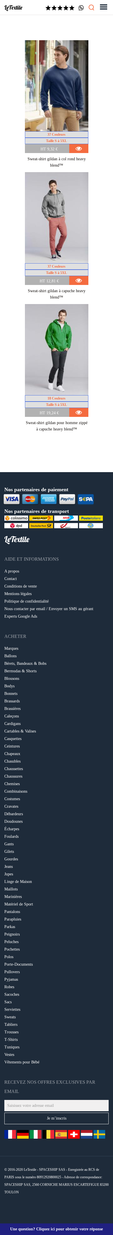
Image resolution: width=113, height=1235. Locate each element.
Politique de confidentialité (26, 601)
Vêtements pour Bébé (21, 1062)
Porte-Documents (18, 964)
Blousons (11, 678)
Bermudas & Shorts (20, 671)
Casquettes (12, 739)
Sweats (10, 1017)
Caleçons (11, 716)
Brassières (12, 708)
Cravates (11, 806)
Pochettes (12, 949)
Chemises (12, 784)
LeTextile (13, 7)
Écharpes (11, 829)
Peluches (11, 942)
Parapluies (12, 919)
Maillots (11, 889)
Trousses (11, 1032)
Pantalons (12, 912)
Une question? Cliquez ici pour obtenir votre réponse (56, 1229)
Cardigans (12, 724)
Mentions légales (18, 594)
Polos (8, 957)
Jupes (8, 874)
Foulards (11, 836)
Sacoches (11, 994)
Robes (9, 987)
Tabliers (10, 1024)
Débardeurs (13, 814)
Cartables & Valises (20, 731)
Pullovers (12, 972)
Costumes (12, 799)
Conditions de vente (20, 586)
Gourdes (11, 859)
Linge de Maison (18, 881)
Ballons (10, 656)
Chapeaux (12, 754)
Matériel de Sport (18, 904)
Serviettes (12, 1009)
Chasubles (12, 761)
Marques (11, 648)
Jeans (8, 866)
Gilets (9, 851)
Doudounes (13, 821)
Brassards (12, 701)
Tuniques (11, 1047)
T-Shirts (11, 1039)
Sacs (8, 1002)
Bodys (9, 686)
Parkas (9, 927)
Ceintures (12, 746)
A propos (11, 571)
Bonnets (10, 693)
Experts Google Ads (20, 616)
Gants (9, 844)
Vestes (9, 1054)
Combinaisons (15, 791)
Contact (10, 579)
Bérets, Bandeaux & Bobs (25, 663)
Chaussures (13, 776)
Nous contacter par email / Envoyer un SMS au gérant (48, 609)
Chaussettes (13, 769)
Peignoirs (12, 934)
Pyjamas (11, 979)
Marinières (13, 896)
